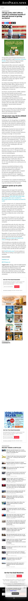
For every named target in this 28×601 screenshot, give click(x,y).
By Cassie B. (13, 560)
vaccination (21, 271)
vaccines (19, 272)
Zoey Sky (9, 20)
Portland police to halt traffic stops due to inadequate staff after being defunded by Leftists (15, 564)
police (23, 269)
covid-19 (16, 264)
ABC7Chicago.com (6, 262)
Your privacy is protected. (7, 290)
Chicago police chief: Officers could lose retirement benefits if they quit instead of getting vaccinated (15, 497)
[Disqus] (14, 361)
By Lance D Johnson (14, 476)
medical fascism (6, 267)
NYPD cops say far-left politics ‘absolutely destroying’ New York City (15, 468)
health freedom (22, 264)
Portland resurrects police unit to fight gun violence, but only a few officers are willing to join (16, 553)
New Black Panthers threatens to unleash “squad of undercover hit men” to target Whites (16, 463)
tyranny (16, 271)
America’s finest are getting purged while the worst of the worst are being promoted (15, 491)
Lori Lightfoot (21, 266)
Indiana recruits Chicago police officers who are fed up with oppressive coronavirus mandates (15, 503)
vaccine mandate (6, 272)
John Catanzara (5, 266)
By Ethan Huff (13, 512)
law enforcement (14, 266)
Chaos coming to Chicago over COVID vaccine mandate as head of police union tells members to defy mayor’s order (15, 529)
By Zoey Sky (13, 499)
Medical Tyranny (14, 267)
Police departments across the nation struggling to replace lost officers (14, 559)
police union (5, 271)
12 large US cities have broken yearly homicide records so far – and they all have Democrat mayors (16, 457)
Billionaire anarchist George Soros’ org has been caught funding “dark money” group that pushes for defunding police (16, 451)
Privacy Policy (13, 590)
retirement (10, 271)
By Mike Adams (13, 482)
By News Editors (13, 493)
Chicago (11, 264)
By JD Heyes (13, 453)
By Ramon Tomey (14, 555)
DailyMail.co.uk (5, 259)
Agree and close (15, 593)
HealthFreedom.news (9, 251)
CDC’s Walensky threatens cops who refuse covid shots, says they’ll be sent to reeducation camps (16, 509)
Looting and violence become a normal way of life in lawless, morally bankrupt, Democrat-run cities (16, 473)
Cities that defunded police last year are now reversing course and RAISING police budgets (16, 535)
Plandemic (18, 269)
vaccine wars (14, 272)
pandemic (13, 269)
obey (9, 269)
